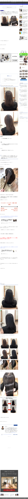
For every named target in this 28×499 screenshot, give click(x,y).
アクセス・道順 (18, 1)
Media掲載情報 (10, 1)
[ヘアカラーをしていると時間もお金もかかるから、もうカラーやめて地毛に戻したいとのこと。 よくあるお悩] (23, 70)
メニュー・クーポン (5, 1)
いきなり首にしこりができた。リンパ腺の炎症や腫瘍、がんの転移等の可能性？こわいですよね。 (23, 10)
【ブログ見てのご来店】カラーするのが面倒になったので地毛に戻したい (23, 100)
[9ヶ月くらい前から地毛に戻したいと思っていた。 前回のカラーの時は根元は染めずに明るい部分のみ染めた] (20, 76)
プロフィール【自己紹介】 (16, 1)
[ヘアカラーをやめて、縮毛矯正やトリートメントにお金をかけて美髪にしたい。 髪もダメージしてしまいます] (20, 70)
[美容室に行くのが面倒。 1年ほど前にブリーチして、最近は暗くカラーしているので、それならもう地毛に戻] (26, 73)
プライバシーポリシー (24, 1)
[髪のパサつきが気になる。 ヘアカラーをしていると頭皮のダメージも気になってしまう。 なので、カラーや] (23, 76)
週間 (23, 52)
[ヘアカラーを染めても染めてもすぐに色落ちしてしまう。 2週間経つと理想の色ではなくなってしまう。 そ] (23, 73)
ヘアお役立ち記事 (14, 1)
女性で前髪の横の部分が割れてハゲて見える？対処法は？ (25, 29)
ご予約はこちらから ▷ (9, 7)
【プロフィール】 (13, 432)
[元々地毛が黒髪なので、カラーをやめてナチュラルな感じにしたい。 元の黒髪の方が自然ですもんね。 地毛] (26, 76)
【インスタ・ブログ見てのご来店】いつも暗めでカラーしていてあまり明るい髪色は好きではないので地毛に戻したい (23, 105)
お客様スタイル (2, 10)
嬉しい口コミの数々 (8, 1)
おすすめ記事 (12, 1)
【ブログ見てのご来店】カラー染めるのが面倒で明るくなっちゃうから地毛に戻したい (23, 96)
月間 (25, 52)
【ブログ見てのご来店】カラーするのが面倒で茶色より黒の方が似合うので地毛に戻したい (23, 91)
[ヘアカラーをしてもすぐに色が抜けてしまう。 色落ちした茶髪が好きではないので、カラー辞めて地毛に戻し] (26, 70)
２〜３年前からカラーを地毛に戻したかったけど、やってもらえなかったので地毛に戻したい (9, 79)
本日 (21, 52)
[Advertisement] (9, 34)
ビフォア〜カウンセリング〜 (7, 78)
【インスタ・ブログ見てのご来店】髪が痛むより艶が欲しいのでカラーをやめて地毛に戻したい (23, 86)
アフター (5, 81)
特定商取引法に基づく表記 (22, 1)
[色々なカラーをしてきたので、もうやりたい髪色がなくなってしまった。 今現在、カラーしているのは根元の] (20, 73)
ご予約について (3, 1)
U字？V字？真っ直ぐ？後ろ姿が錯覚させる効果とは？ (25, 14)
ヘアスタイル (20, 1)
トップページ (1, 1)
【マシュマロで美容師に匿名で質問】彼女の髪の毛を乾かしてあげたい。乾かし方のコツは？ (23, 18)
